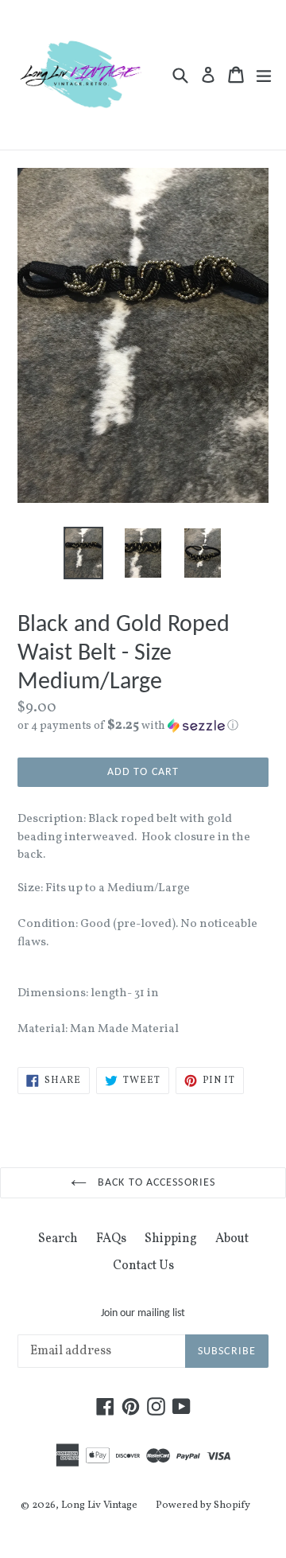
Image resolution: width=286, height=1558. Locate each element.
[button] (143, 726)
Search (58, 1239)
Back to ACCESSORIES (155, 1183)
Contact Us (143, 1266)
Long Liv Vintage (99, 1505)
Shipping (171, 1239)
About (232, 1239)
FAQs (111, 1239)
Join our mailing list (143, 1313)
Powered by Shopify (203, 1505)
